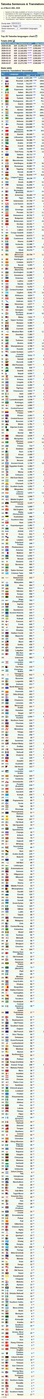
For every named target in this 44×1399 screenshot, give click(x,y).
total (28, 75)
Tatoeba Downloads (34, 12)
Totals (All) (6, 41)
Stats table (17, 69)
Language (14, 74)
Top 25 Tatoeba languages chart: (18, 36)
